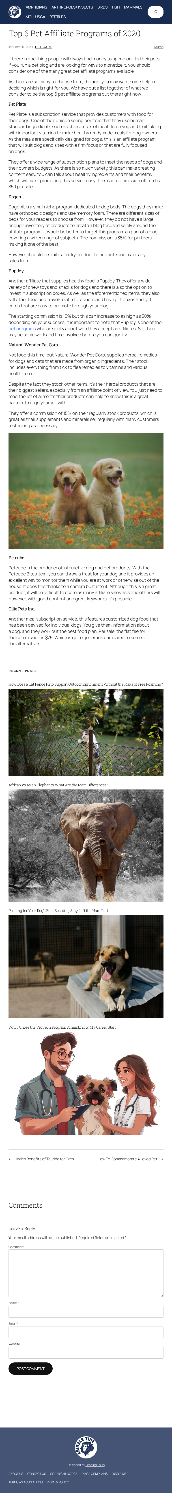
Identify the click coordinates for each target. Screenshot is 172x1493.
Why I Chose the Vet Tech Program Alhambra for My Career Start (62, 1027)
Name (14, 1303)
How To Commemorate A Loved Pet (127, 1158)
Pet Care (43, 47)
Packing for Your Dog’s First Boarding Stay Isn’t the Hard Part (58, 910)
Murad (158, 47)
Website (14, 1344)
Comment (17, 1247)
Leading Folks (95, 1465)
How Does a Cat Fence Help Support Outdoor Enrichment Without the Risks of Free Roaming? (86, 684)
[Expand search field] (156, 12)
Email (13, 1323)
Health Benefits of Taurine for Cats (44, 1158)
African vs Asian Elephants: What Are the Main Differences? (58, 785)
